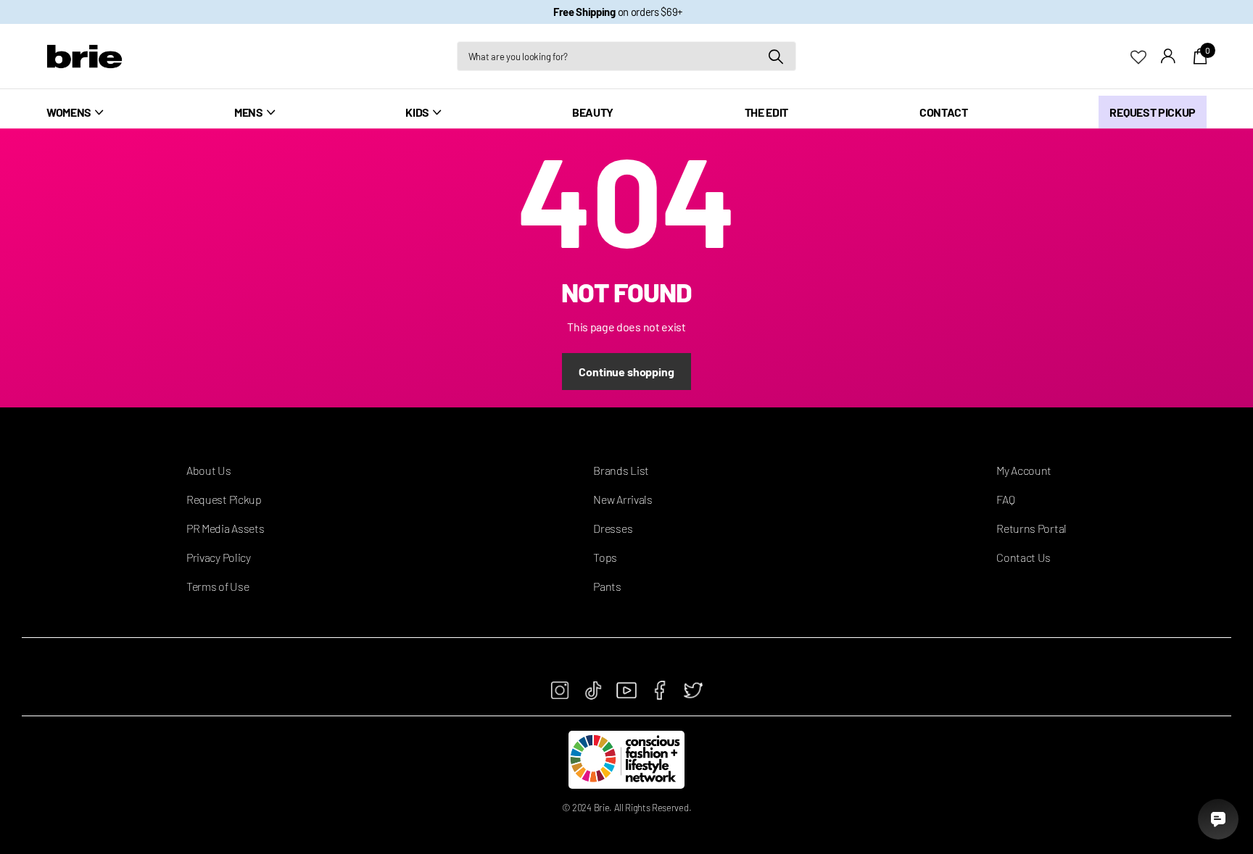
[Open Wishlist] (1145, 55)
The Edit (766, 112)
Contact (943, 112)
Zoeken (776, 56)
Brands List (620, 470)
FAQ (1005, 499)
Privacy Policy (218, 557)
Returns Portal (1031, 528)
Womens (68, 112)
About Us (208, 470)
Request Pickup (1152, 112)
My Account (1023, 470)
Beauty (592, 112)
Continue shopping (626, 371)
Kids (417, 112)
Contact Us (1023, 557)
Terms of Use (217, 586)
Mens (248, 112)
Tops (605, 557)
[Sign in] (1168, 56)
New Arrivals (622, 499)
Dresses (612, 528)
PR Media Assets (225, 528)
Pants (607, 586)
